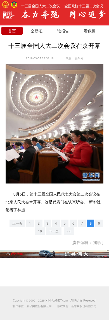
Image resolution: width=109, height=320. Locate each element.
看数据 (90, 31)
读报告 (63, 31)
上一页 (17, 223)
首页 (12, 31)
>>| (69, 231)
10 (40, 231)
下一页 (54, 231)
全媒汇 (36, 31)
